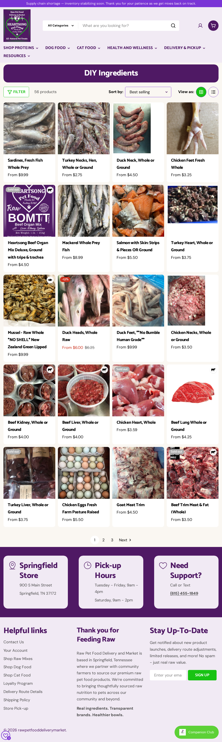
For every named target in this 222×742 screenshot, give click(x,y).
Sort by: (116, 91)
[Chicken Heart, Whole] (138, 390)
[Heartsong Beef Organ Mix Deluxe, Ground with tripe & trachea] (29, 211)
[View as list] (213, 92)
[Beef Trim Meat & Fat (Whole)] (193, 473)
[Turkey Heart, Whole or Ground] (193, 211)
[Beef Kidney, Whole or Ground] (29, 390)
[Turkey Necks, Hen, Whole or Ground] (84, 128)
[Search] (173, 25)
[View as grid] (201, 92)
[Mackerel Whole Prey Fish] (84, 211)
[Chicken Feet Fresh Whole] (193, 128)
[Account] (200, 25)
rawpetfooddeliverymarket (42, 730)
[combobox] (111, 25)
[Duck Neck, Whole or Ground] (138, 128)
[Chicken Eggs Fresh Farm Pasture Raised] (84, 473)
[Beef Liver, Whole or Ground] (84, 390)
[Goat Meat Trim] (138, 473)
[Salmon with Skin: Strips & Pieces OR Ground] (138, 211)
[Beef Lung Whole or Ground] (193, 390)
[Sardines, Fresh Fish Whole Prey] (29, 128)
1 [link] (94, 540)
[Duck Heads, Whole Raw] (84, 301)
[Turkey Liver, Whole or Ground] (29, 473)
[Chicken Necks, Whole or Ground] (193, 301)
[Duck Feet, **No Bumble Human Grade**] (138, 301)
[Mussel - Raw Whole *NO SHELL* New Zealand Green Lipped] (29, 301)
